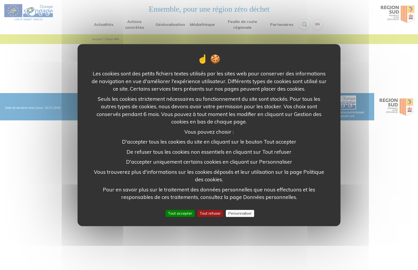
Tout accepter (180, 213)
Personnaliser (240, 213)
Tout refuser (210, 213)
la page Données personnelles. (260, 197)
